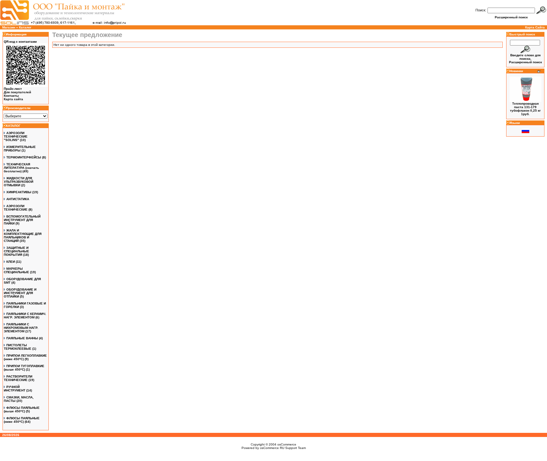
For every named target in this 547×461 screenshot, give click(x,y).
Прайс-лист (13, 88)
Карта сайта (13, 99)
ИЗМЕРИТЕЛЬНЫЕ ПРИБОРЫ (20, 148)
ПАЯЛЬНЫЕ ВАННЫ (22, 338)
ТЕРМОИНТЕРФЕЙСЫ (23, 157)
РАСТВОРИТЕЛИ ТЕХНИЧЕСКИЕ (18, 378)
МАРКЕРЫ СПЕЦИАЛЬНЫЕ (16, 270)
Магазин (8, 27)
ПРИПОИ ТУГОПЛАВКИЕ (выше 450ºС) (24, 367)
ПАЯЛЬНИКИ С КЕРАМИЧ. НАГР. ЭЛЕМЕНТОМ (25, 315)
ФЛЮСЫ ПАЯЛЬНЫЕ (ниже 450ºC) (22, 419)
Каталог (25, 27)
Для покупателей (17, 92)
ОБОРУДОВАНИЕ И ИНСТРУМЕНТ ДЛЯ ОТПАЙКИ (20, 293)
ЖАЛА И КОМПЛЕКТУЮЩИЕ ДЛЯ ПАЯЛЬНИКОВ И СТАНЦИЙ (22, 236)
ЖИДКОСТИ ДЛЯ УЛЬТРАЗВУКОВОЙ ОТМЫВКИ (18, 181)
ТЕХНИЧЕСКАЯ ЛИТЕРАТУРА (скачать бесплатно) (21, 168)
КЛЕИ (10, 261)
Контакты (11, 95)
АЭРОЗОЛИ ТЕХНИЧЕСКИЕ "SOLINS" (16, 136)
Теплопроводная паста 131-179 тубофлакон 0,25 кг (525, 107)
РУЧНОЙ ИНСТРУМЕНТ (14, 388)
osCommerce (286, 444)
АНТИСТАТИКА (17, 199)
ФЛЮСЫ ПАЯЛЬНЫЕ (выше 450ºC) (22, 409)
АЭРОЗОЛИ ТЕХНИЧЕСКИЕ (16, 207)
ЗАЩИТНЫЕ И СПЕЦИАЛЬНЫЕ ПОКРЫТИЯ (16, 251)
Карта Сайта (535, 27)
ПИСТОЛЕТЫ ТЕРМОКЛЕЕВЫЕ (17, 346)
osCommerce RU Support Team (283, 448)
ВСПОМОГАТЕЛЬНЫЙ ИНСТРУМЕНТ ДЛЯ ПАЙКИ (22, 220)
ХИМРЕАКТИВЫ (18, 192)
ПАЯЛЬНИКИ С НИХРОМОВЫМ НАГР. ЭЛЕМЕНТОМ (21, 328)
